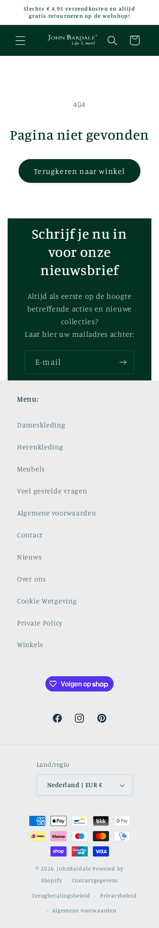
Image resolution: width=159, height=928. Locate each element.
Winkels (30, 644)
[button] (20, 40)
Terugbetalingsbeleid (61, 895)
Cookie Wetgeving (47, 601)
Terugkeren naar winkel (79, 171)
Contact (30, 535)
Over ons (31, 579)
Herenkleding (40, 447)
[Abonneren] (123, 362)
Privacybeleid (118, 895)
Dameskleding (41, 425)
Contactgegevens (95, 880)
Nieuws (29, 557)
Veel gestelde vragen (52, 491)
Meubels (31, 469)
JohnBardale (74, 868)
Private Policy (40, 623)
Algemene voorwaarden (56, 513)
